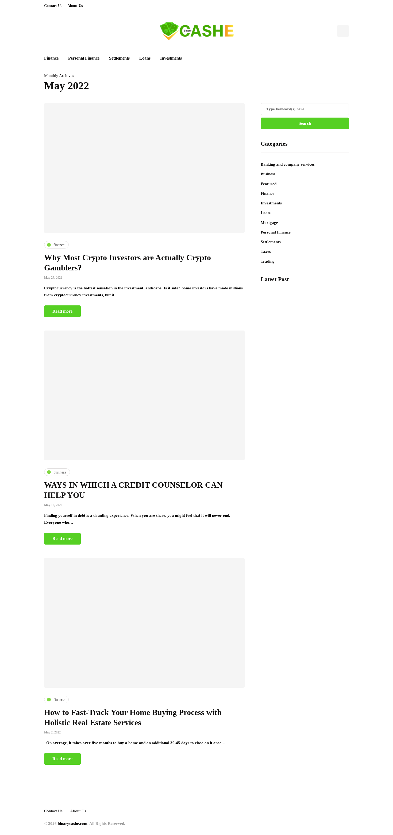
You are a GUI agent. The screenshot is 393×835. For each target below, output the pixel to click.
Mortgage (269, 222)
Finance (51, 58)
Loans (145, 58)
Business (268, 174)
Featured (268, 184)
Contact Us (53, 6)
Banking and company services (288, 164)
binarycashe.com (72, 823)
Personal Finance (83, 58)
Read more (62, 311)
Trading (268, 261)
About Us (75, 6)
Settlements (119, 58)
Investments (171, 58)
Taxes (266, 252)
